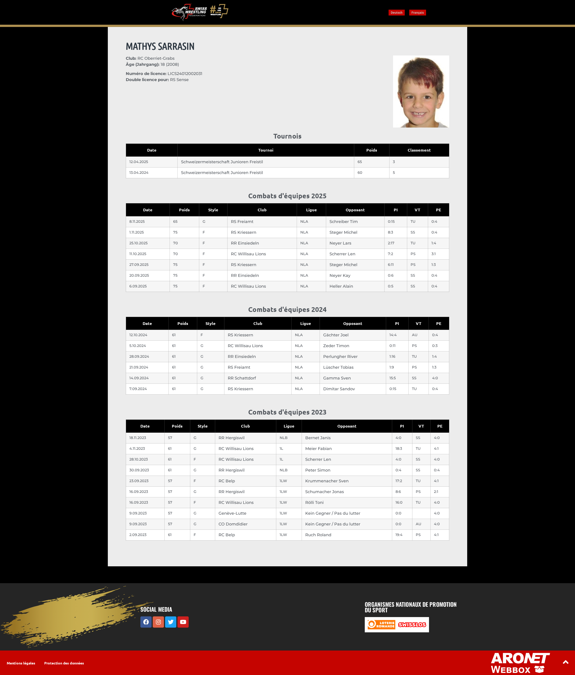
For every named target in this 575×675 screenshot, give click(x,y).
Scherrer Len (342, 253)
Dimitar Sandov (339, 388)
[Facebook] (146, 622)
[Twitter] (170, 622)
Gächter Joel (336, 335)
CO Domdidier (233, 524)
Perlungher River (340, 356)
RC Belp (227, 481)
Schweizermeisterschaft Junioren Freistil (222, 161)
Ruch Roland (318, 534)
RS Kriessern (243, 232)
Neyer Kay (340, 275)
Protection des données (64, 663)
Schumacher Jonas (324, 491)
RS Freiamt (242, 221)
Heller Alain (341, 286)
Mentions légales (21, 663)
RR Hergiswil (232, 437)
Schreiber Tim (344, 221)
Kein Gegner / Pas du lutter (332, 513)
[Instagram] (158, 622)
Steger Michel (343, 232)
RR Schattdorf (242, 378)
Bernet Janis (318, 437)
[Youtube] (183, 622)
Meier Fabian (318, 448)
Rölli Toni (314, 502)
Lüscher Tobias (338, 367)
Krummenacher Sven (327, 481)
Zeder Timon (336, 345)
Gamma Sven (337, 378)
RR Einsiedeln (245, 243)
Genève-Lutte (232, 513)
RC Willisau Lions (248, 253)
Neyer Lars (340, 243)
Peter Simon (317, 470)
